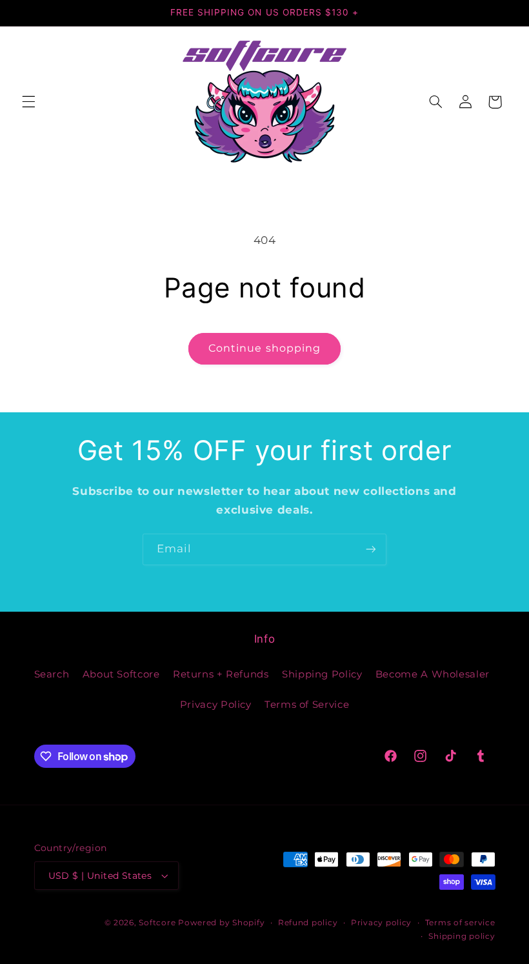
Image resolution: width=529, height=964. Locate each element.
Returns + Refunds (221, 674)
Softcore (157, 922)
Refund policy (308, 922)
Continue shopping (264, 348)
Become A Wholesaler (432, 674)
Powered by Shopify (221, 922)
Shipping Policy (322, 674)
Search (52, 674)
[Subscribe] (371, 549)
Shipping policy (461, 936)
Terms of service (460, 922)
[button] (28, 102)
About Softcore (121, 674)
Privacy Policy (216, 704)
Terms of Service (306, 704)
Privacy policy (381, 922)
